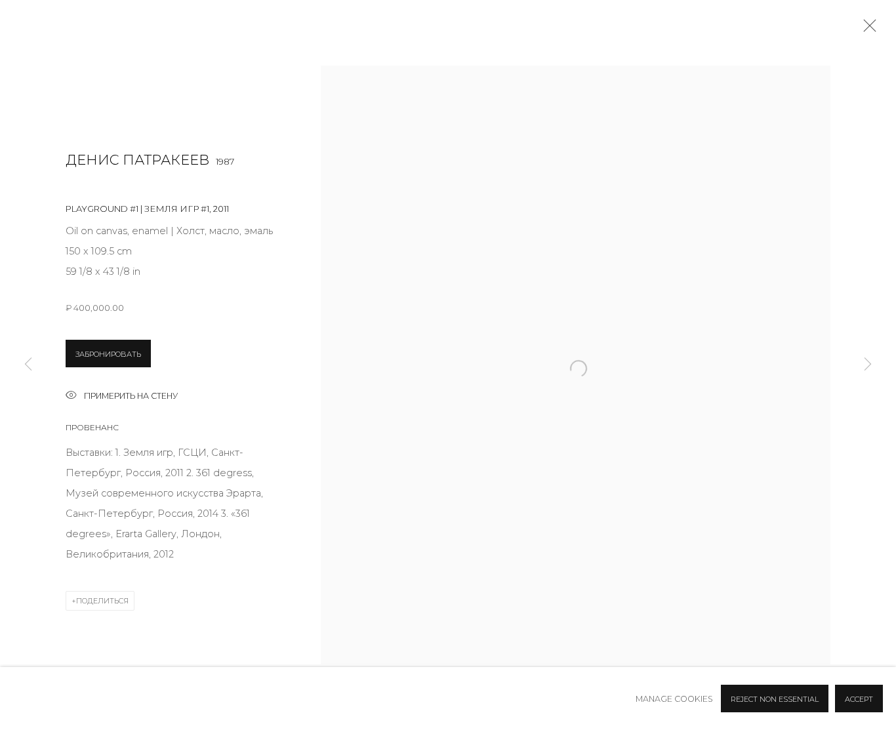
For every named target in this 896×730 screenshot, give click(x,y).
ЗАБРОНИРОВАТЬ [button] (108, 354)
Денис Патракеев (137, 160)
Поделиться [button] (102, 600)
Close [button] (866, 29)
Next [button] (868, 365)
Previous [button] (28, 365)
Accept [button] (859, 699)
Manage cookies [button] (674, 699)
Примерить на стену (131, 396)
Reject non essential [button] (775, 699)
